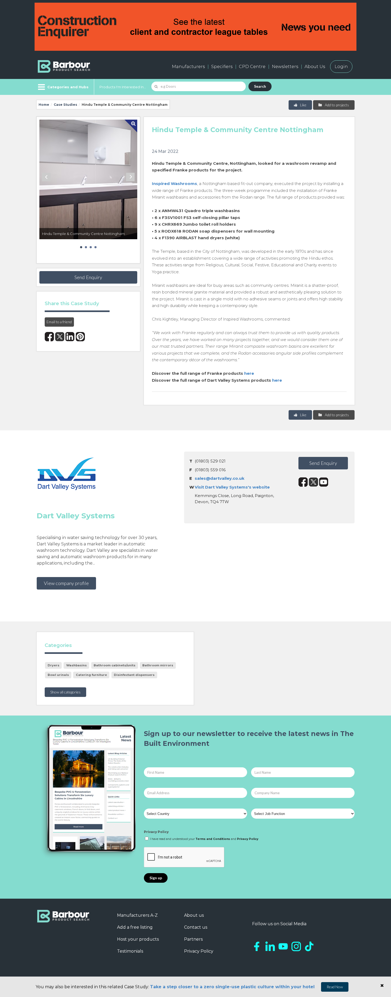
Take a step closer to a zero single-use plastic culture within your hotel (232, 986)
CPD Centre (252, 66)
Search (260, 86)
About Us (315, 66)
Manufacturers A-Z (137, 915)
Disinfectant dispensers (134, 675)
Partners (193, 939)
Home (44, 105)
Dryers (53, 665)
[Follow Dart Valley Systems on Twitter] (313, 482)
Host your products (138, 939)
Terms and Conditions (213, 839)
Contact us (195, 927)
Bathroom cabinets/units (114, 665)
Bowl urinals (58, 675)
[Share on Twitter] (59, 336)
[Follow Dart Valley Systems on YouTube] (323, 482)
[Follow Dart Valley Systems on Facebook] (303, 482)
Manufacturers (188, 66)
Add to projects (336, 105)
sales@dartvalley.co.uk (219, 478)
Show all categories (65, 692)
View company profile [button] (66, 583)
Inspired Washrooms (174, 183)
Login (341, 66)
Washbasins (76, 665)
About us (194, 915)
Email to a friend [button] (59, 321)
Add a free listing (135, 927)
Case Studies (65, 105)
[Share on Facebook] (49, 336)
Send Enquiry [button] (88, 277)
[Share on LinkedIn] (70, 336)
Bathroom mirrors (157, 665)
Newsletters (285, 66)
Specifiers (221, 66)
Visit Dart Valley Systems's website (232, 487)
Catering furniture (91, 675)
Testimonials (130, 951)
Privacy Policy (156, 832)
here (249, 373)
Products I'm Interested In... (122, 87)
